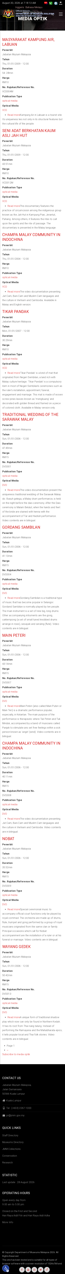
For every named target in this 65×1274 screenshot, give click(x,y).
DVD (4, 485)
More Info (7, 1222)
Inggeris (19, 7)
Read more (14, 114)
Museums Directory (13, 1142)
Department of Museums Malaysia (32, 1252)
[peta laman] (60, 3)
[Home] (28, 13)
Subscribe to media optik (16, 1054)
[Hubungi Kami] (51, 3)
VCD (4, 110)
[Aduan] (56, 3)
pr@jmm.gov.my (15, 1115)
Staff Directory (10, 1135)
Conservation (9, 1155)
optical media (9, 100)
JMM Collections (11, 1149)
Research (7, 1162)
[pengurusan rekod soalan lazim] (46, 3)
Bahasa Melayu (34, 7)
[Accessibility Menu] (5, 1268)
